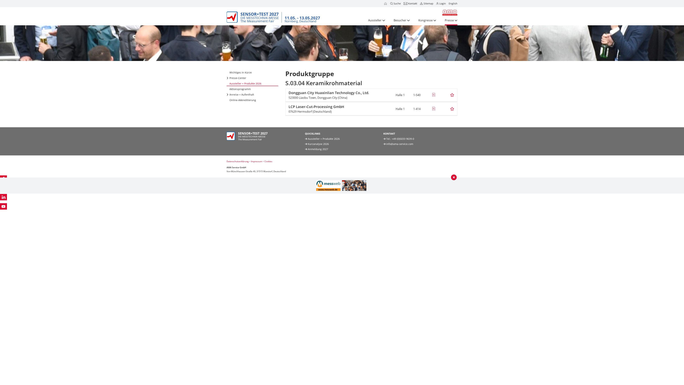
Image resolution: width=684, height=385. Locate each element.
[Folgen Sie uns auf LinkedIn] (3, 197)
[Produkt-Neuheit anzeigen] (433, 95)
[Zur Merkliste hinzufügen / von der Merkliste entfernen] (452, 95)
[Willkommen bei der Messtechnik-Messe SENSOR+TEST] (385, 3)
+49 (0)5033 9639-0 (403, 138)
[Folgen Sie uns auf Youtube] (3, 206)
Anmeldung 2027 (317, 149)
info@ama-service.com (399, 144)
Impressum (256, 161)
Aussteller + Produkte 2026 (323, 138)
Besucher (400, 20)
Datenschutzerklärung (238, 161)
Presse (449, 20)
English (453, 3)
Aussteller (375, 20)
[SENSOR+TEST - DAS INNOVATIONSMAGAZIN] (354, 185)
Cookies (268, 161)
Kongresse (425, 20)
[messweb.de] (328, 185)
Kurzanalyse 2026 (318, 144)
